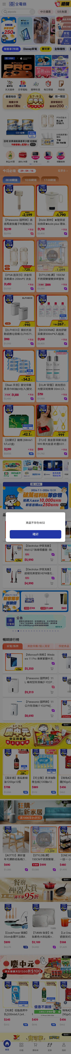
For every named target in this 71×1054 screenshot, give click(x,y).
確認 (35, 534)
